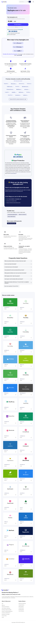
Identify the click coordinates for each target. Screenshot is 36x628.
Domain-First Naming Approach (7, 611)
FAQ (2, 603)
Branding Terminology (5, 614)
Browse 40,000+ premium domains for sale (18, 99)
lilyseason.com (22, 450)
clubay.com (6, 364)
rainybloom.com (6, 578)
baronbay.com (22, 350)
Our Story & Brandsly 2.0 (6, 612)
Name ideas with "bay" (11, 223)
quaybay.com (6, 321)
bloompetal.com (22, 464)
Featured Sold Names (5, 606)
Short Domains (21, 606)
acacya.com (22, 578)
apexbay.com (22, 307)
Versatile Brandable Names (12, 214)
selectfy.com (22, 564)
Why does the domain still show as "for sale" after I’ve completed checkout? (17, 283)
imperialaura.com (7, 464)
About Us (3, 605)
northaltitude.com (22, 550)
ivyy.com (21, 507)
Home (3, 617)
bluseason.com (22, 478)
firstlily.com (6, 521)
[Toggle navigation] (33, 2)
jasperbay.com (22, 407)
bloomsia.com (6, 435)
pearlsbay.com (22, 321)
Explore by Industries (22, 603)
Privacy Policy (4, 615)
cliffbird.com (22, 521)
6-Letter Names (21, 609)
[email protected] (24, 202)
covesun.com (6, 564)
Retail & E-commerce (22, 214)
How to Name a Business (6, 608)
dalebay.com (22, 364)
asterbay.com (22, 421)
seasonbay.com (6, 307)
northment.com (6, 493)
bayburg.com (6, 407)
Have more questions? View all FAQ (11, 286)
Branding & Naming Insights (6, 609)
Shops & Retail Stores (11, 216)
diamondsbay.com (23, 393)
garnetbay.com (6, 350)
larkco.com (6, 450)
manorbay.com (6, 421)
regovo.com (6, 550)
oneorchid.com (6, 507)
